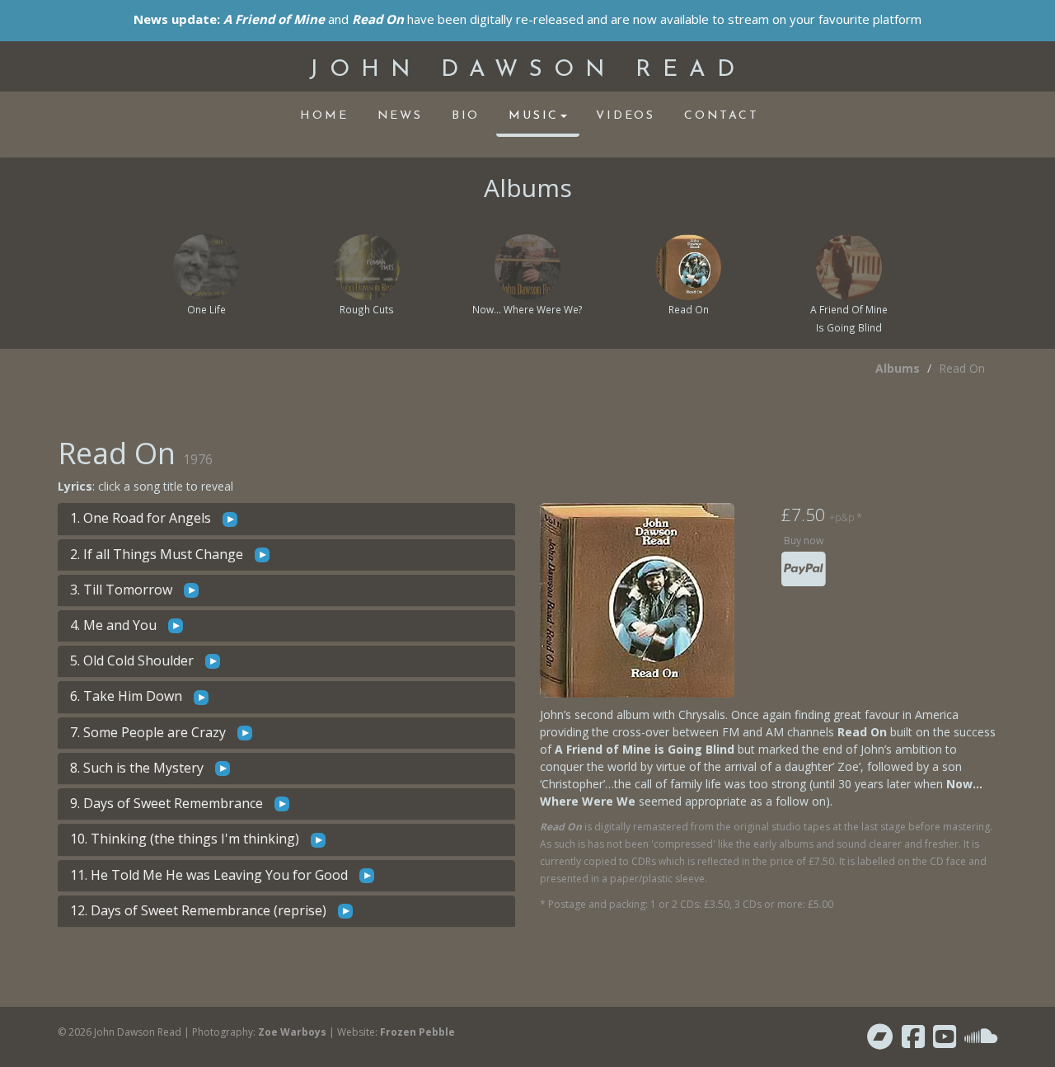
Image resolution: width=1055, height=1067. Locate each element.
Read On (962, 368)
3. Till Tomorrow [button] (123, 590)
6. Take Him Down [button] (127, 696)
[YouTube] (944, 1041)
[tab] (286, 518)
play (230, 519)
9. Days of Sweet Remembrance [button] (168, 803)
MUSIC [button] (534, 116)
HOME (324, 116)
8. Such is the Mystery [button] (138, 768)
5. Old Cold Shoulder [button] (132, 660)
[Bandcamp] (880, 1041)
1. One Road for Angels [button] (142, 518)
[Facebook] (913, 1041)
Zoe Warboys (292, 1032)
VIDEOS (625, 116)
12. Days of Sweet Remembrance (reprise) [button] (200, 910)
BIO (466, 116)
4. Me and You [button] (115, 625)
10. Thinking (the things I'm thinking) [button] (186, 839)
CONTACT (721, 116)
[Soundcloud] (980, 1041)
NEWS (400, 116)
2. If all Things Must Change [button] (158, 554)
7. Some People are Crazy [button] (149, 732)
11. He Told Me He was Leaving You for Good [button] (210, 875)
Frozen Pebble (417, 1032)
